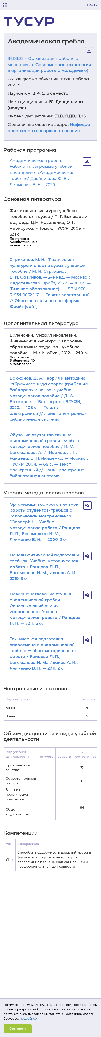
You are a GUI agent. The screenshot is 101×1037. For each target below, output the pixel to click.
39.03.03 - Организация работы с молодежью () (49, 64)
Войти (92, 5)
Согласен (17, 1028)
